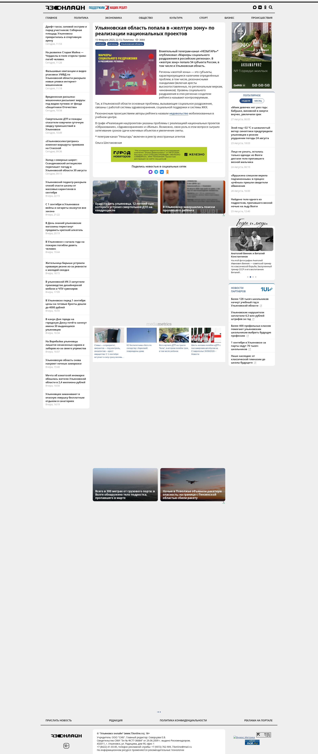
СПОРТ (203, 17)
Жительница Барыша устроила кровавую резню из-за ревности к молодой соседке (66, 266)
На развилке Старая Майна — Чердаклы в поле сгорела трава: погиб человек (66, 56)
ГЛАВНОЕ (51, 17)
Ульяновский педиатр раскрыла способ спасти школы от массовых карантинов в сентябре (66, 187)
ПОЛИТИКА (81, 17)
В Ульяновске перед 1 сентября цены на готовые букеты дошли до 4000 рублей (66, 304)
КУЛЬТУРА (176, 17)
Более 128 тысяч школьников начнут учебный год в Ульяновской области (249, 302)
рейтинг (100, 43)
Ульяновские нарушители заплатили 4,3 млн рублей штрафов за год (247, 316)
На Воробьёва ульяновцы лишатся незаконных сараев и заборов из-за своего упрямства (66, 345)
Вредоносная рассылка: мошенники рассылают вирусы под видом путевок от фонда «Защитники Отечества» (65, 102)
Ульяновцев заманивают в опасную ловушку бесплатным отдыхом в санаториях (65, 397)
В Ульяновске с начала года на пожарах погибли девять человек (65, 245)
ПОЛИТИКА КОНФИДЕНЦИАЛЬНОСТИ (183, 720)
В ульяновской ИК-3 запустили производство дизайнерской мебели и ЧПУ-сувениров (65, 285)
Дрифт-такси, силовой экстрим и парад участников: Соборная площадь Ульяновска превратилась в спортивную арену (66, 33)
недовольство (178, 113)
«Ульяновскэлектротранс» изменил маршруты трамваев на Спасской (65, 144)
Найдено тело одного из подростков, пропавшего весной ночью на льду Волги (251, 203)
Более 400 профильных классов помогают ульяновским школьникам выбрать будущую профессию (251, 330)
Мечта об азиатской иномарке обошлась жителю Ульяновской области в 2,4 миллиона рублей (66, 379)
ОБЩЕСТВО (146, 17)
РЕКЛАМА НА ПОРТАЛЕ (258, 720)
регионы (112, 43)
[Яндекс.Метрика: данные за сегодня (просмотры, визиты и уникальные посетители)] (244, 737)
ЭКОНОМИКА (113, 17)
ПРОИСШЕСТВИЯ (261, 17)
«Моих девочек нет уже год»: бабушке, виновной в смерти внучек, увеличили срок (249, 111)
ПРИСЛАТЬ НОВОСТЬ (59, 720)
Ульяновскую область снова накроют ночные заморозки (63, 361)
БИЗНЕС (229, 17)
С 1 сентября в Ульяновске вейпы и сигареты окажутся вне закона (66, 208)
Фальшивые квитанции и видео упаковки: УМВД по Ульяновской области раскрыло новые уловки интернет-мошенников (66, 78)
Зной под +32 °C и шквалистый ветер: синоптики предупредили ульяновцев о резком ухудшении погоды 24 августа (251, 133)
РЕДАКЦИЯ (116, 720)
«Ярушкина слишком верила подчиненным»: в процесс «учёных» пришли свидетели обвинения (249, 180)
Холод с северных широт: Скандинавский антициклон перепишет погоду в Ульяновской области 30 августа (66, 165)
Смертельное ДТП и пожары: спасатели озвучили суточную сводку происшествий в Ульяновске (65, 124)
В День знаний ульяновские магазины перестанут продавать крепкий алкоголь (64, 226)
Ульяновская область (132, 43)
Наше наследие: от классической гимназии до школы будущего (248, 359)
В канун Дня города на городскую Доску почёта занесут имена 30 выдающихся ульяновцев (66, 324)
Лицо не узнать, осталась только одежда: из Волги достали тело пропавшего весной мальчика (247, 157)
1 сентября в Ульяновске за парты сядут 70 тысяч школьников (248, 346)
